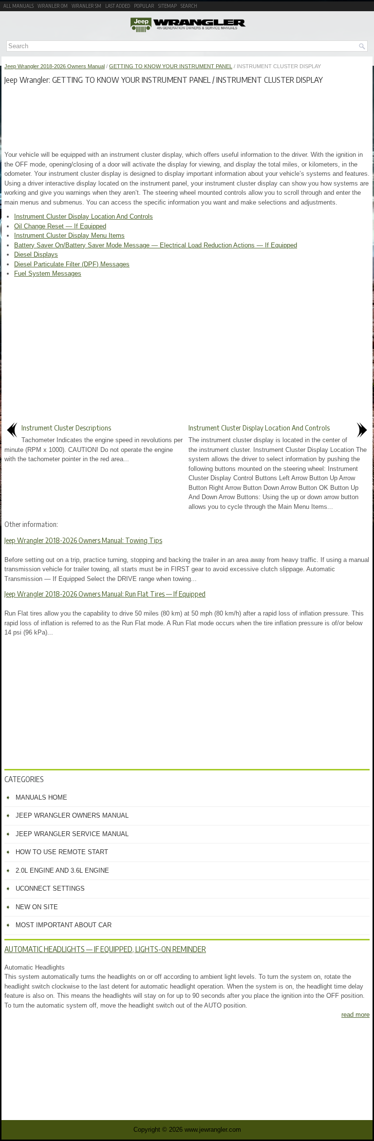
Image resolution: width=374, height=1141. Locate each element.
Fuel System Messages (47, 273)
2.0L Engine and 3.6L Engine (62, 870)
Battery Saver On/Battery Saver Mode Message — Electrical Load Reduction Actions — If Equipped (155, 245)
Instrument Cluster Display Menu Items (69, 235)
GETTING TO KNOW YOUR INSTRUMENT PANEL (170, 66)
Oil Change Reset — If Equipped (60, 226)
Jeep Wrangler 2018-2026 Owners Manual (54, 66)
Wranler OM (52, 6)
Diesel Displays (36, 254)
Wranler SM (86, 6)
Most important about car (64, 925)
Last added (117, 6)
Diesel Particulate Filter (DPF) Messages (72, 264)
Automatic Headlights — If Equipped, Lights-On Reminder (105, 949)
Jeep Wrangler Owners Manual (72, 815)
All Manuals (18, 6)
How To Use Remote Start (62, 852)
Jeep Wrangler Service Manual (72, 834)
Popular (144, 6)
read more (355, 1014)
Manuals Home (41, 797)
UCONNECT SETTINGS (50, 888)
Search (189, 6)
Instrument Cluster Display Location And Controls (83, 216)
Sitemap (167, 6)
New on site (37, 907)
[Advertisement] (187, 116)
